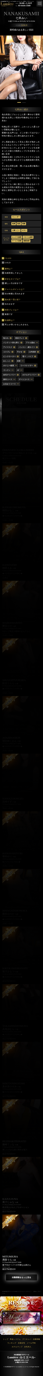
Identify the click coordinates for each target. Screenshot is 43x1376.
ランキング (11, 1343)
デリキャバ (26, 1339)
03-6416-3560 (24, 5)
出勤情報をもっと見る (21, 1277)
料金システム (15, 1339)
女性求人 (27, 1347)
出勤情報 (36, 1339)
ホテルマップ (17, 1347)
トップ (5, 1339)
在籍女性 (21, 1343)
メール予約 (31, 1343)
